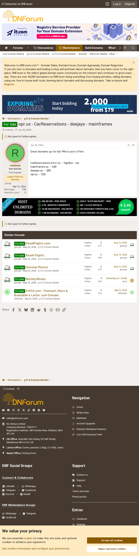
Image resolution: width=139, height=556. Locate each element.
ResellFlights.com (38, 243)
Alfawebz (18, 299)
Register (9, 84)
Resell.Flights (35, 255)
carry (124, 281)
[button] (107, 4)
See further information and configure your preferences (36, 548)
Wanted (83, 54)
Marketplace (71, 47)
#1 (133, 145)
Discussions (45, 47)
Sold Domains (94, 47)
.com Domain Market (13, 54)
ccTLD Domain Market (64, 54)
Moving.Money (36, 279)
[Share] (128, 145)
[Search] (133, 48)
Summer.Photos (37, 267)
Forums (18, 47)
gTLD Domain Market (38, 54)
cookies (28, 538)
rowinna (9, 129)
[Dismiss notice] (133, 63)
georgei (17, 247)
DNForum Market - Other (102, 54)
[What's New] (126, 48)
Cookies (9, 388)
